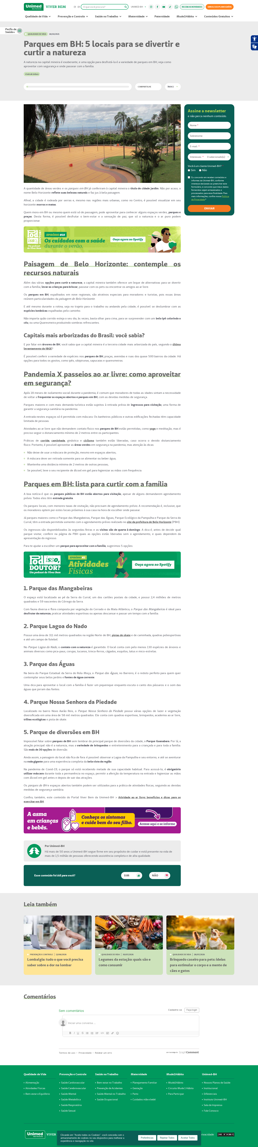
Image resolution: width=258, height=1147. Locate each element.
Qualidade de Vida (36, 16)
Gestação (138, 1088)
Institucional (211, 1088)
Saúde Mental (68, 1093)
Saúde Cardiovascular (73, 1082)
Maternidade (136, 16)
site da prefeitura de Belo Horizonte (149, 522)
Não (155, 875)
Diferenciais (210, 1093)
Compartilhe (144, 86)
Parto (135, 1093)
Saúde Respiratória (71, 1105)
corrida (45, 440)
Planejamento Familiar (145, 1082)
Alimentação (32, 1082)
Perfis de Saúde (10, 30)
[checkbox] (209, 170)
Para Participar (176, 1093)
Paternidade (162, 16)
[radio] (192, 170)
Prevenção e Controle (71, 16)
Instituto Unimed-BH (215, 1099)
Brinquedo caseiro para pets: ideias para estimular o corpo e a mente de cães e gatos (198, 965)
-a (75, 7)
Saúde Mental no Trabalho (111, 1093)
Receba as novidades (192, 7)
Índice (171, 86)
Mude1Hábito (185, 16)
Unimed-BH (34, 7)
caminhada (58, 440)
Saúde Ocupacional (107, 1099)
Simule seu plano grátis (220, 7)
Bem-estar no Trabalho (109, 1082)
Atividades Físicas (35, 1088)
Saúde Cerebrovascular (73, 1088)
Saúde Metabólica (71, 1099)
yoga (153, 428)
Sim (126, 875)
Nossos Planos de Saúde (217, 1082)
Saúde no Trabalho (106, 16)
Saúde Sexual (68, 1110)
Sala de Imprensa (213, 1105)
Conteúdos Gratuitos (217, 16)
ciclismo (89, 440)
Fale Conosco (211, 1110)
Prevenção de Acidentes (110, 1088)
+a (79, 7)
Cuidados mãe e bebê (144, 1099)
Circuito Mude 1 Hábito (181, 1088)
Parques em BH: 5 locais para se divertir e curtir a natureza (102, 48)
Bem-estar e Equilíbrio (37, 1093)
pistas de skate (121, 635)
